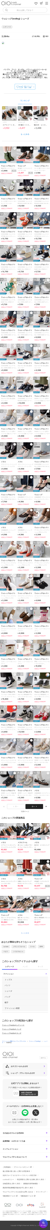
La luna (5, 946)
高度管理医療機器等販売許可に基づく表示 (18, 1188)
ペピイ (5, 951)
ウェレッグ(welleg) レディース (13, 1025)
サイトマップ (41, 1192)
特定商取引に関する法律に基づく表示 (30, 1179)
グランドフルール (19, 946)
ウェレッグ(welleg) (35, 1041)
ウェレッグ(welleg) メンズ (11, 1029)
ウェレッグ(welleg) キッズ (11, 1033)
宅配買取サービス (9, 1196)
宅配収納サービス (27, 1196)
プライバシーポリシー (22, 1167)
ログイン (43, 1058)
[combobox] (25, 10)
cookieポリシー (8, 1179)
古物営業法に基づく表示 (11, 1184)
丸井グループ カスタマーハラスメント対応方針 (20, 1175)
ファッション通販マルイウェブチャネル (14, 1041)
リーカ (32, 946)
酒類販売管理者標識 (30, 1184)
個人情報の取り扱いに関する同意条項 (16, 1171)
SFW (41, 946)
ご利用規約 (7, 1167)
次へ (33, 806)
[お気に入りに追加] (14, 825)
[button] (7, 27)
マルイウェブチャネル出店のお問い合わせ (18, 1192)
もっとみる (25, 134)
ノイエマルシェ (18, 951)
